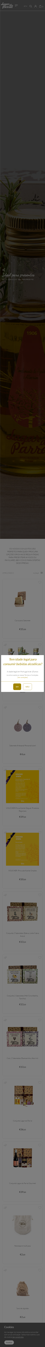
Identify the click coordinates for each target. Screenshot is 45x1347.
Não (27, 687)
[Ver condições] (22, 677)
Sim (17, 687)
